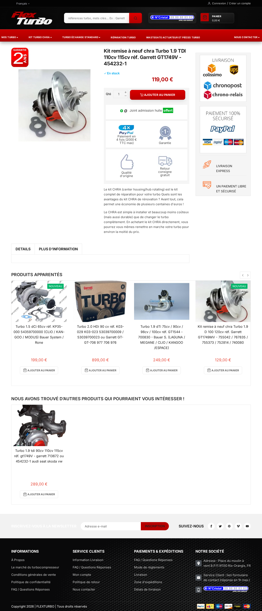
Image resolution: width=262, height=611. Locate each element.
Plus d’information (58, 249)
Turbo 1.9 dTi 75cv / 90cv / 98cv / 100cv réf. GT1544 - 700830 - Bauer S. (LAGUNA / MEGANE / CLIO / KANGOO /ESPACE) (161, 337)
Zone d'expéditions (148, 582)
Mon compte (82, 575)
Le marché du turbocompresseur (35, 567)
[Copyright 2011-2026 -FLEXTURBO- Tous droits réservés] (31, 18)
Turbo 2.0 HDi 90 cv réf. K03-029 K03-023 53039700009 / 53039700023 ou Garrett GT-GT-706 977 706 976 (100, 334)
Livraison (140, 575)
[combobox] (96, 18)
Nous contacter (84, 589)
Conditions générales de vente (33, 575)
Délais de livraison (147, 589)
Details (23, 249)
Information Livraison (88, 560)
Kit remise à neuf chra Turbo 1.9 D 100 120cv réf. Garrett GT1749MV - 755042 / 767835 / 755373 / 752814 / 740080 (223, 334)
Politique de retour (86, 582)
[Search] (135, 18)
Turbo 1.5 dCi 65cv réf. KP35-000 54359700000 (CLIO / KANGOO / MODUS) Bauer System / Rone (39, 334)
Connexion (219, 3)
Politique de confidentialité (31, 582)
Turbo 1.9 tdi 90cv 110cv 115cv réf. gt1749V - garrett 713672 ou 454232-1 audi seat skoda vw (39, 456)
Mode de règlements (149, 567)
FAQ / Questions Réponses (30, 589)
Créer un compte (240, 3)
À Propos (18, 560)
